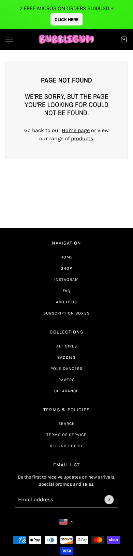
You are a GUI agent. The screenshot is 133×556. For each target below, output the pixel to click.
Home (66, 257)
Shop (66, 268)
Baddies (66, 357)
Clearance (66, 391)
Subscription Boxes (66, 313)
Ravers (66, 379)
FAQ (67, 290)
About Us (66, 302)
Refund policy (66, 446)
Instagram (66, 279)
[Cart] (124, 39)
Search (66, 423)
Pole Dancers (66, 368)
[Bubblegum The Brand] (66, 39)
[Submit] (109, 499)
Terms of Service (66, 434)
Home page (76, 130)
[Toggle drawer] (9, 39)
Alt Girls (66, 346)
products (82, 138)
